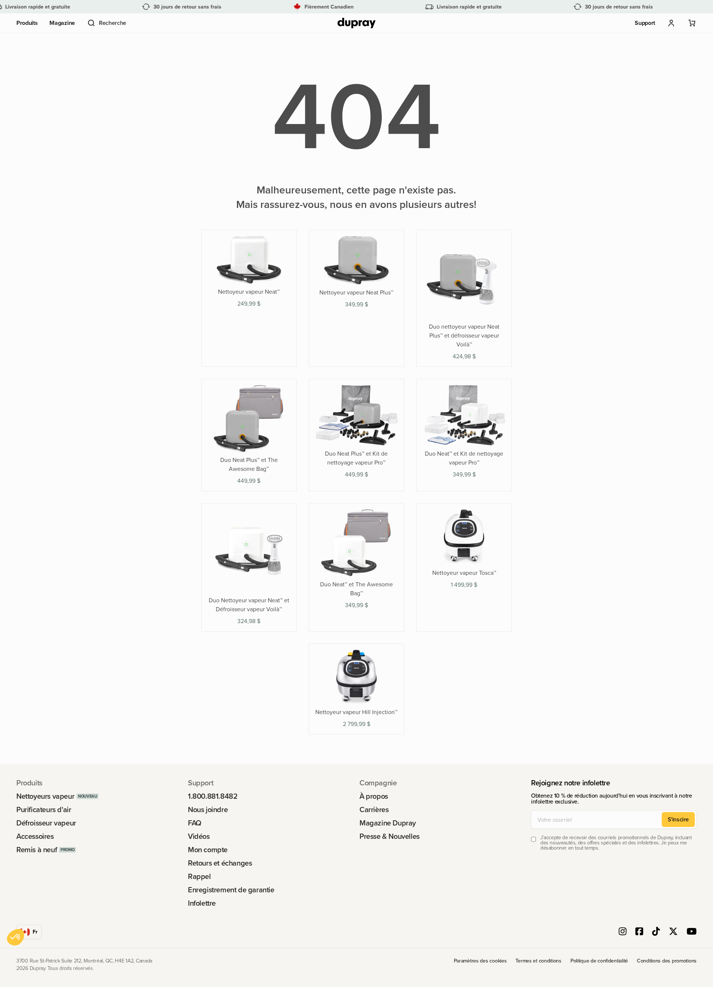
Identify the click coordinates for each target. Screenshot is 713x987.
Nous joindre (208, 809)
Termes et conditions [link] (538, 960)
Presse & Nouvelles (389, 836)
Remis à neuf (36, 849)
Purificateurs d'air (43, 809)
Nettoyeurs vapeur (45, 796)
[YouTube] (692, 932)
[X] (673, 932)
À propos (373, 796)
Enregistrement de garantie (231, 889)
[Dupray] (356, 23)
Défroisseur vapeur (46, 823)
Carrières (373, 809)
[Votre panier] (692, 23)
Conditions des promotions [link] (667, 960)
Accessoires (35, 836)
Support (645, 23)
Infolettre (202, 903)
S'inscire (678, 819)
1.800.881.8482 (212, 796)
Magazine (62, 23)
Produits (27, 23)
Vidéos (199, 836)
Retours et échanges (220, 863)
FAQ (194, 823)
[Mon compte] (671, 23)
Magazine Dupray (387, 823)
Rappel (199, 876)
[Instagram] (622, 932)
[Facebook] (639, 932)
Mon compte (208, 849)
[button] (106, 23)
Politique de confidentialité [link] (599, 960)
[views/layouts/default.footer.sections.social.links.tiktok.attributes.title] (656, 932)
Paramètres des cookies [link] (480, 960)
